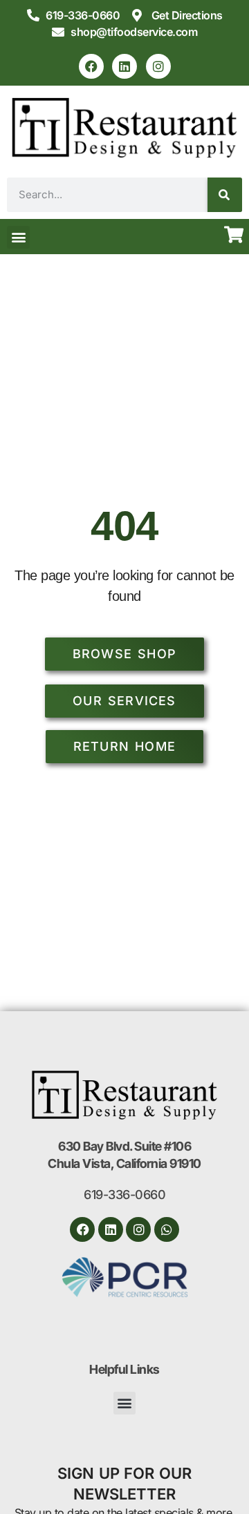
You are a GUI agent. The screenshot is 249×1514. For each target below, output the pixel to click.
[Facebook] (91, 66)
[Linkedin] (124, 66)
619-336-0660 (124, 1194)
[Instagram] (158, 66)
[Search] (225, 195)
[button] (18, 237)
